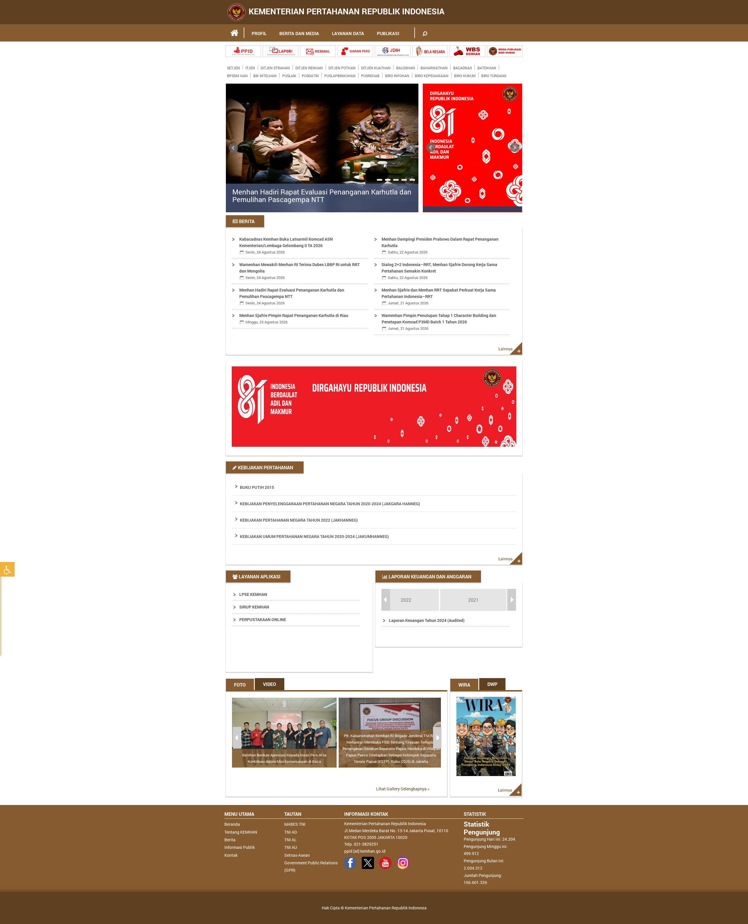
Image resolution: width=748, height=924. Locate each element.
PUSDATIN (310, 74)
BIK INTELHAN (265, 74)
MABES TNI (294, 824)
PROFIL (259, 33)
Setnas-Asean (297, 855)
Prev (233, 148)
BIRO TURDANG (493, 74)
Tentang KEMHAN (240, 832)
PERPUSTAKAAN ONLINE (262, 619)
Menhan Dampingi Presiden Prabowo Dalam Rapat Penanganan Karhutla (440, 245)
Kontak (231, 855)
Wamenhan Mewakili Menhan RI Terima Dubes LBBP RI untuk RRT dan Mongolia (299, 271)
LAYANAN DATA (348, 33)
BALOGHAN (405, 66)
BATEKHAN (486, 66)
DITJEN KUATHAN (376, 66)
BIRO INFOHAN (397, 74)
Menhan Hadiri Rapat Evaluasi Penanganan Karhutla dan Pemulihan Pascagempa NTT (321, 196)
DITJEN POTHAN (342, 66)
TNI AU (290, 847)
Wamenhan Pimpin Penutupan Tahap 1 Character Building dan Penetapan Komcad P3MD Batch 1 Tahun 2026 (439, 322)
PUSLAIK (289, 74)
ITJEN (250, 66)
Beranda (232, 824)
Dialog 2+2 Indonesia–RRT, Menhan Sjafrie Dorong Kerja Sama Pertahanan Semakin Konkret (439, 271)
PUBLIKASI (388, 33)
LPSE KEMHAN (253, 594)
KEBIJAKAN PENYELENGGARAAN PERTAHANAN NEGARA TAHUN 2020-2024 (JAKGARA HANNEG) (330, 503)
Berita (230, 839)
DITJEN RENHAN (309, 66)
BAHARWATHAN (434, 66)
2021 (415, 600)
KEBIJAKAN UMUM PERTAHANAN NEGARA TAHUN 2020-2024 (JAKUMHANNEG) (314, 536)
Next (410, 148)
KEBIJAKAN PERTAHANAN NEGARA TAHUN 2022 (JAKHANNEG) (299, 520)
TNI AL (290, 839)
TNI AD (290, 832)
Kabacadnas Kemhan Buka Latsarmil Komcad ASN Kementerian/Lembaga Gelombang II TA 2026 (286, 245)
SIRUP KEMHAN (254, 607)
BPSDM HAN (237, 74)
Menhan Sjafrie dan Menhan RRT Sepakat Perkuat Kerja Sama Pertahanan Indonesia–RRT (439, 296)
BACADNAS (462, 66)
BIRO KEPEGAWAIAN (432, 74)
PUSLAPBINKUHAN (340, 74)
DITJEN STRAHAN (275, 66)
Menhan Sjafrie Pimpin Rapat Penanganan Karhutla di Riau (293, 319)
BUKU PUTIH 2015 (257, 487)
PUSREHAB (370, 74)
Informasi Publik (239, 847)
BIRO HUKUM (465, 74)
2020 (482, 600)
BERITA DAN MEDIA (299, 33)
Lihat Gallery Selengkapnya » (403, 789)
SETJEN (233, 66)
